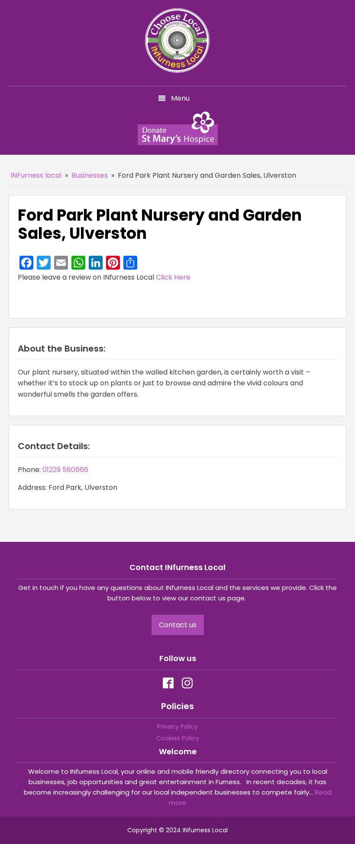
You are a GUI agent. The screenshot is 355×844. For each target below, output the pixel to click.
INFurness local (35, 175)
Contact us (178, 625)
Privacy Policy (177, 726)
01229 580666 (65, 470)
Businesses (89, 175)
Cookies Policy (177, 738)
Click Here (173, 277)
